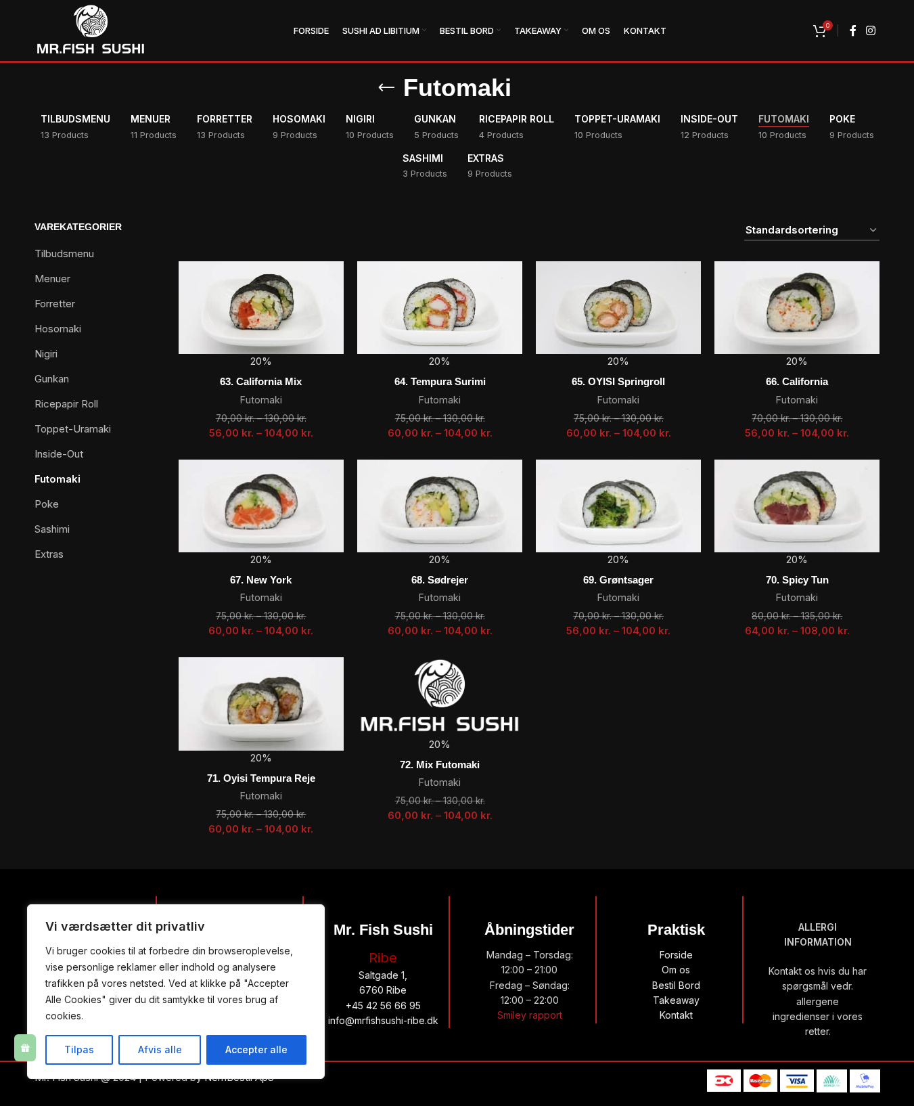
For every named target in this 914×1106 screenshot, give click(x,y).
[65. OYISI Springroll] (618, 307)
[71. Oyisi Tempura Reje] (261, 703)
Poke (47, 503)
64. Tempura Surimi (440, 381)
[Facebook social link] (853, 30)
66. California (797, 381)
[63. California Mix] (261, 307)
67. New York (261, 579)
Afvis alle (160, 1049)
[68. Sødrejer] (439, 506)
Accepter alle (256, 1049)
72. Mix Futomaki (440, 764)
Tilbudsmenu (64, 253)
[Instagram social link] (870, 30)
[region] (176, 991)
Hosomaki (58, 328)
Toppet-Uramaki (73, 428)
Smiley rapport (529, 1015)
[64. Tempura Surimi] (439, 307)
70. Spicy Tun (797, 579)
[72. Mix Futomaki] (439, 697)
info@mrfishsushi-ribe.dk (383, 1020)
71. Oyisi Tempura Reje (261, 778)
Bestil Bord (676, 985)
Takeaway (676, 1000)
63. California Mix (261, 381)
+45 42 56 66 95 (383, 1005)
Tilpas (79, 1049)
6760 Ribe (383, 990)
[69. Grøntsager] (618, 506)
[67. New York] (261, 506)
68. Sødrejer (439, 579)
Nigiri (46, 353)
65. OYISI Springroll (618, 381)
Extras (49, 554)
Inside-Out (59, 453)
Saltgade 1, (383, 975)
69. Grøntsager (618, 579)
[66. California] (796, 307)
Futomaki (58, 478)
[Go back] (386, 88)
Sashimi (52, 529)
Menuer (52, 278)
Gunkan (52, 378)
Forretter (55, 303)
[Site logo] (91, 29)
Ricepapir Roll (66, 403)
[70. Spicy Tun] (796, 506)
